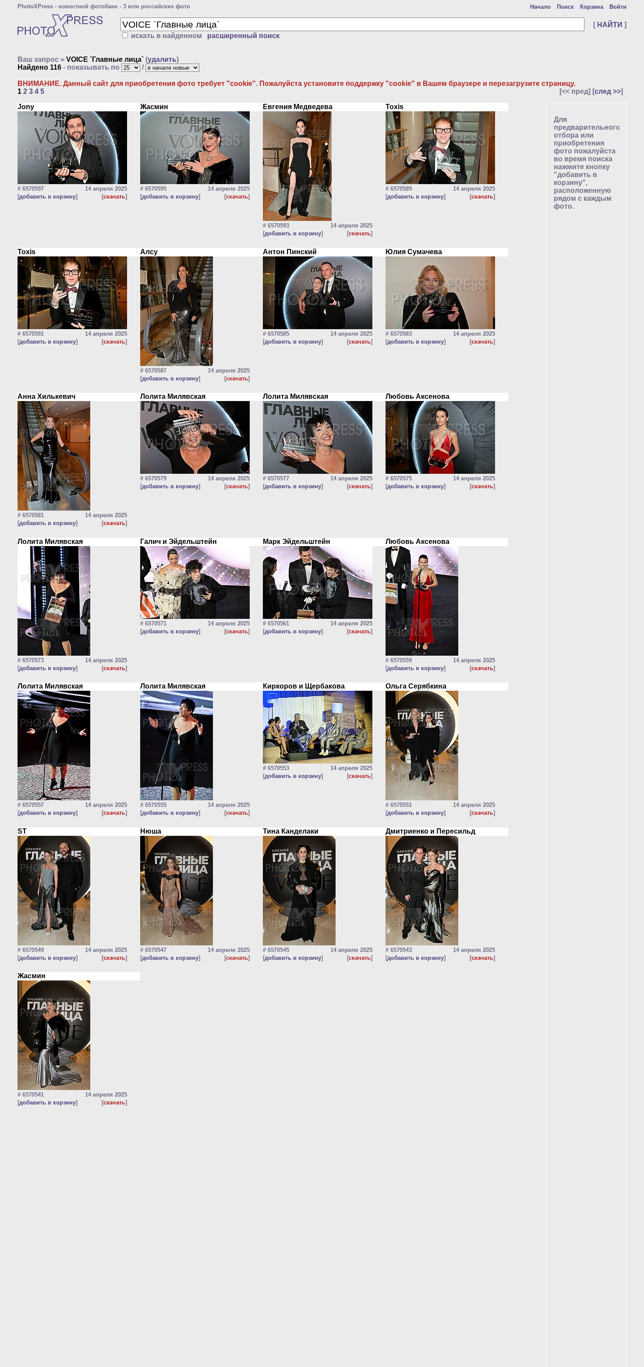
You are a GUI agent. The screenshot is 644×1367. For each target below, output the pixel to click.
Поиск (565, 7)
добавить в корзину (47, 196)
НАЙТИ (610, 24)
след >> (607, 91)
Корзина (591, 7)
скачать (114, 196)
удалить (162, 59)
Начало (540, 7)
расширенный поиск (243, 35)
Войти (617, 7)
